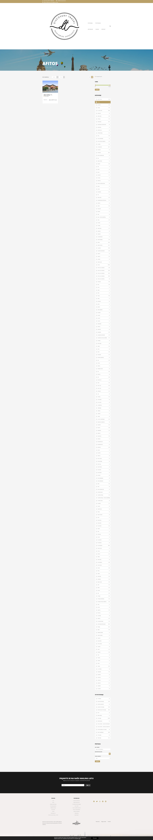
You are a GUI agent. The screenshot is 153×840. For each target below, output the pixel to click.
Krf (104, 371)
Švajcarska (104, 640)
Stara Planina (104, 635)
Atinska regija (104, 132)
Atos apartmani (104, 138)
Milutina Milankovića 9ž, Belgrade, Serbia (50, 2)
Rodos (104, 567)
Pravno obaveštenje (76, 809)
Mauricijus (104, 436)
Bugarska (104, 191)
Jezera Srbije (104, 715)
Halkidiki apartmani (104, 250)
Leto (53, 800)
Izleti (104, 712)
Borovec (104, 180)
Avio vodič (76, 806)
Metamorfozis (104, 444)
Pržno (104, 556)
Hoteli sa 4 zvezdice (104, 273)
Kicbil (104, 349)
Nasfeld (104, 455)
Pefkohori (104, 520)
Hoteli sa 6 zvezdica (104, 278)
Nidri (104, 483)
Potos (104, 551)
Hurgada (104, 281)
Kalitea (104, 315)
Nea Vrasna (104, 472)
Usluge (97, 29)
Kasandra (104, 332)
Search (97, 761)
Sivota (104, 607)
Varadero (104, 671)
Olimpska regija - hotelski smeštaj (104, 497)
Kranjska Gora (104, 368)
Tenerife (104, 652)
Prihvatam (95, 838)
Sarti (104, 584)
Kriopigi (104, 374)
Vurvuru (104, 677)
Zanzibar (104, 685)
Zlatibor (104, 688)
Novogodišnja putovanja (104, 729)
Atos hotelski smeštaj (104, 141)
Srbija (104, 629)
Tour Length (98, 756)
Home (43, 67)
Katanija (104, 340)
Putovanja (90, 23)
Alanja (104, 107)
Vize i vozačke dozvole (76, 807)
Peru (104, 531)
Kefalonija (104, 343)
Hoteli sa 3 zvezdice (104, 270)
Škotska (104, 612)
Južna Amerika (104, 309)
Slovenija (104, 615)
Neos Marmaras (104, 478)
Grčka (104, 242)
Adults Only (104, 99)
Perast (104, 528)
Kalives (104, 320)
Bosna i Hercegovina (104, 183)
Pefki (104, 517)
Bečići (104, 169)
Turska (104, 666)
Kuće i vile (104, 385)
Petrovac (104, 534)
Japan (104, 304)
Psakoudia (104, 559)
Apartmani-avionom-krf (104, 124)
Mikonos (104, 447)
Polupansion (104, 545)
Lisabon (104, 413)
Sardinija (104, 579)
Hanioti (104, 253)
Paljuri (104, 506)
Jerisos (104, 306)
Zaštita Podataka (76, 811)
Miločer (104, 452)
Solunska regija (104, 621)
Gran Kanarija (104, 239)
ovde (79, 838)
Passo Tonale (104, 514)
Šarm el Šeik (104, 581)
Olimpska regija (104, 494)
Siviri (104, 604)
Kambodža (104, 323)
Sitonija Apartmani (104, 598)
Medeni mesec (104, 721)
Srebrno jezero (104, 632)
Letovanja (104, 718)
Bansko (104, 163)
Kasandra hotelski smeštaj (104, 337)
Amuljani (104, 113)
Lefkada (104, 396)
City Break (104, 698)
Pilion (104, 537)
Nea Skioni (104, 469)
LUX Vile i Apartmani (104, 419)
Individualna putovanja (104, 709)
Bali (104, 158)
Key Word (97, 747)
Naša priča (98, 821)
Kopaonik (104, 354)
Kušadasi (104, 391)
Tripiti (104, 663)
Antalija (104, 118)
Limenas (104, 410)
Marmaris (104, 430)
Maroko (104, 433)
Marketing (76, 813)
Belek (104, 172)
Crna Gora (104, 197)
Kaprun (104, 326)
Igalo (104, 287)
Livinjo (104, 416)
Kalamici (104, 312)
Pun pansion (104, 562)
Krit (104, 377)
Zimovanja (104, 737)
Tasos (104, 649)
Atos (104, 135)
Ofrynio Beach (104, 492)
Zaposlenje (76, 815)
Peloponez (104, 525)
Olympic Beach (104, 500)
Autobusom (104, 146)
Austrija (104, 144)
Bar (104, 166)
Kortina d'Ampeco (104, 357)
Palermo (104, 503)
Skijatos (104, 610)
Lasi (104, 393)
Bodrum (104, 175)
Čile (104, 194)
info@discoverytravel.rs (61, 0)
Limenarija (104, 407)
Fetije (104, 219)
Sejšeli (104, 587)
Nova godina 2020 (104, 489)
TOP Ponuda (98, 23)
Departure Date (98, 751)
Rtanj (104, 570)
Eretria (104, 211)
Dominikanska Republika (104, 200)
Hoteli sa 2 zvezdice (104, 267)
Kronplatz (104, 379)
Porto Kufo (104, 548)
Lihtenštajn (104, 405)
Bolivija (104, 177)
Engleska (104, 208)
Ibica (104, 284)
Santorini (104, 576)
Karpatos (104, 329)
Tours (47, 67)
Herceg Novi (104, 262)
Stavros (104, 638)
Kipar (104, 351)
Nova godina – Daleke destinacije (104, 723)
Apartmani (104, 121)
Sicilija (104, 590)
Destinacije (90, 29)
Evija (104, 214)
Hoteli (104, 264)
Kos (104, 360)
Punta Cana (104, 565)
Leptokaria (104, 399)
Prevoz (104, 553)
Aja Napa (104, 104)
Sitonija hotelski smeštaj (104, 601)
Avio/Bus (104, 149)
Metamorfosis (104, 441)
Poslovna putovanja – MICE (53, 815)
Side (104, 593)
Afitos (104, 102)
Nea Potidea (104, 466)
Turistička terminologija (76, 804)
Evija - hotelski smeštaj (104, 217)
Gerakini (104, 231)
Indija (104, 290)
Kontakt (103, 29)
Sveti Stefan (104, 643)
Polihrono (104, 539)
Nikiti (104, 486)
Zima (53, 802)
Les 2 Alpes (104, 402)
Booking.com (53, 813)
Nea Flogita (104, 458)
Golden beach (104, 236)
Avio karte (53, 809)
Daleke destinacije (104, 701)
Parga (104, 511)
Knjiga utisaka (103, 821)
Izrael (104, 298)
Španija (104, 626)
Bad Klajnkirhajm (104, 155)
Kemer (104, 346)
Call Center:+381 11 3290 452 (49, 0)
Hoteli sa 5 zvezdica (104, 276)
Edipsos (104, 203)
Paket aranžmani (104, 732)
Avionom (104, 152)
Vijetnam (104, 674)
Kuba (104, 382)
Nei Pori (104, 475)
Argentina (104, 127)
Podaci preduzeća (76, 800)
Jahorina (104, 301)
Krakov (104, 365)
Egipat (104, 205)
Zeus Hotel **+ (48, 94)
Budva (104, 189)
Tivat (104, 654)
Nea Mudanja (104, 461)
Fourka (104, 222)
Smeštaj (104, 618)
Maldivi (104, 427)
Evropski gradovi (104, 704)
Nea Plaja (104, 464)
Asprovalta (104, 130)
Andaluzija (104, 116)
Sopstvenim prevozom (104, 624)
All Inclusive (104, 110)
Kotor (104, 363)
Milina (104, 450)
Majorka (104, 424)
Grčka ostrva (104, 245)
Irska (104, 292)
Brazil (104, 186)
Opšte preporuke (76, 802)
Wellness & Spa (53, 807)
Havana (104, 259)
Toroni (104, 657)
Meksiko (104, 438)
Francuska (104, 228)
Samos (104, 573)
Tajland (104, 646)
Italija (104, 295)
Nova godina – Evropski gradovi (104, 726)
